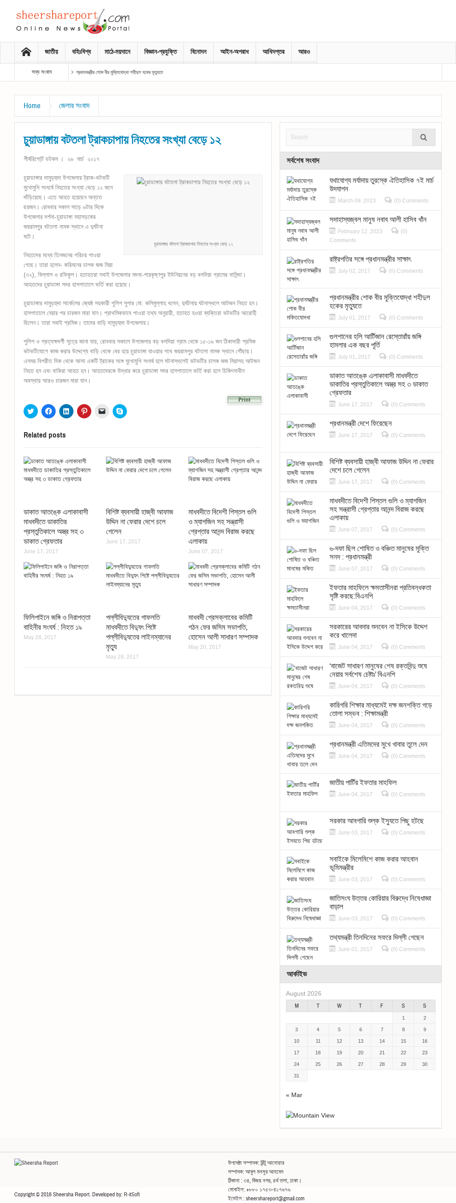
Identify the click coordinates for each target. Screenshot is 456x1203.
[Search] (424, 137)
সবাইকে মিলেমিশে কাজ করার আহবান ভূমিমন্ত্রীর (374, 863)
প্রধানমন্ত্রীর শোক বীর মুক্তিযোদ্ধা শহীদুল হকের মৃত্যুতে (119, 72)
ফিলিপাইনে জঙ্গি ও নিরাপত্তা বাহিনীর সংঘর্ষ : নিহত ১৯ (57, 622)
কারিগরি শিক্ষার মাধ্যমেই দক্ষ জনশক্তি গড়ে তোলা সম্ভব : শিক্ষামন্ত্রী (381, 709)
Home (32, 105)
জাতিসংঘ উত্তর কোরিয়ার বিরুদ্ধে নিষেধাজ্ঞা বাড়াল (380, 902)
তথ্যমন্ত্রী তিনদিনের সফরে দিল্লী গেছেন (377, 937)
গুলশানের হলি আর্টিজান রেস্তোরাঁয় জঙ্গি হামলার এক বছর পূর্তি (375, 340)
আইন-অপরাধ (234, 52)
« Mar (294, 1094)
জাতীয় (51, 52)
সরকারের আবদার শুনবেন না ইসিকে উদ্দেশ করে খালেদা (379, 631)
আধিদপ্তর (274, 52)
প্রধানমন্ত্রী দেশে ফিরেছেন (361, 423)
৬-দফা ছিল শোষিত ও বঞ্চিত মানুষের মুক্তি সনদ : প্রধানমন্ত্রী (379, 552)
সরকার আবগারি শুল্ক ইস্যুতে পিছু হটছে (377, 821)
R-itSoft (132, 1194)
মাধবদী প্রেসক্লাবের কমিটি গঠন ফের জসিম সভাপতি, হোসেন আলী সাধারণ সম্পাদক (223, 627)
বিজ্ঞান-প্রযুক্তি (160, 52)
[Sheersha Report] (72, 20)
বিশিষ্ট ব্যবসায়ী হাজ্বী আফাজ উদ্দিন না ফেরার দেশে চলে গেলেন (139, 521)
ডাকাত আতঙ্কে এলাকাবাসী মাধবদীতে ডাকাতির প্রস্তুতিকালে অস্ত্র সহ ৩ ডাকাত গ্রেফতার (56, 526)
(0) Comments (411, 201)
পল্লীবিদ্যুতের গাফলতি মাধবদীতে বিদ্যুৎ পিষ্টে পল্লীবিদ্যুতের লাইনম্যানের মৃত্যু (138, 632)
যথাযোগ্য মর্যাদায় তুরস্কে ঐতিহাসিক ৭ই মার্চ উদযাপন (382, 184)
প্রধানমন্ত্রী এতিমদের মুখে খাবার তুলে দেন (379, 744)
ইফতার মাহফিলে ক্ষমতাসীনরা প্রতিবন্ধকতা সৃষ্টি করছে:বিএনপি (380, 591)
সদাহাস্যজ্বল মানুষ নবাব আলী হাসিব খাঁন (378, 219)
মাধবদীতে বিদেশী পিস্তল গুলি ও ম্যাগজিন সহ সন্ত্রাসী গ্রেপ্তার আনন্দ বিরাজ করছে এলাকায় (222, 526)
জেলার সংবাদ (74, 105)
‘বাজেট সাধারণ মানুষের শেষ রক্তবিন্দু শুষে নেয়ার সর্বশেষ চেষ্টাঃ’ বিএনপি (378, 670)
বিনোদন (199, 52)
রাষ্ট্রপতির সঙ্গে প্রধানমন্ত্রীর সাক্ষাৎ (370, 259)
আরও (304, 52)
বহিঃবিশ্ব (81, 52)
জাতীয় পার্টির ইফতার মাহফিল (363, 782)
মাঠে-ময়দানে (117, 52)
